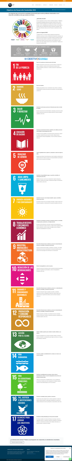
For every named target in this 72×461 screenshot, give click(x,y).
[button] (70, 448)
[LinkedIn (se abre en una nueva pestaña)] (63, 0)
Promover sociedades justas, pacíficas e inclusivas (45, 396)
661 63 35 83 (17, 0)
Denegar (58, 456)
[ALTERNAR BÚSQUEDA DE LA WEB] (64, 5)
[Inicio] (52, 9)
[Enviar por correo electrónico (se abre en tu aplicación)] (64, 0)
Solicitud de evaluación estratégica (17, 442)
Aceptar (49, 456)
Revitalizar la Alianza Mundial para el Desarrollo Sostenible (47, 416)
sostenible (44, 25)
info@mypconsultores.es (32, 453)
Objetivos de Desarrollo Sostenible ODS (59, 9)
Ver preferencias (67, 456)
